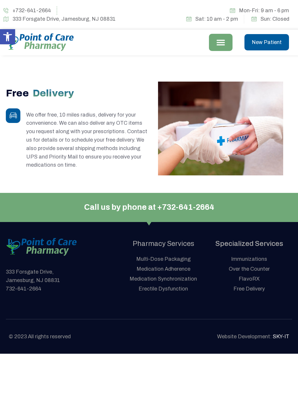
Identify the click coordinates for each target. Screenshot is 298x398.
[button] (221, 42)
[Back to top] (285, 385)
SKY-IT (281, 336)
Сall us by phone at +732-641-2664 (149, 207)
